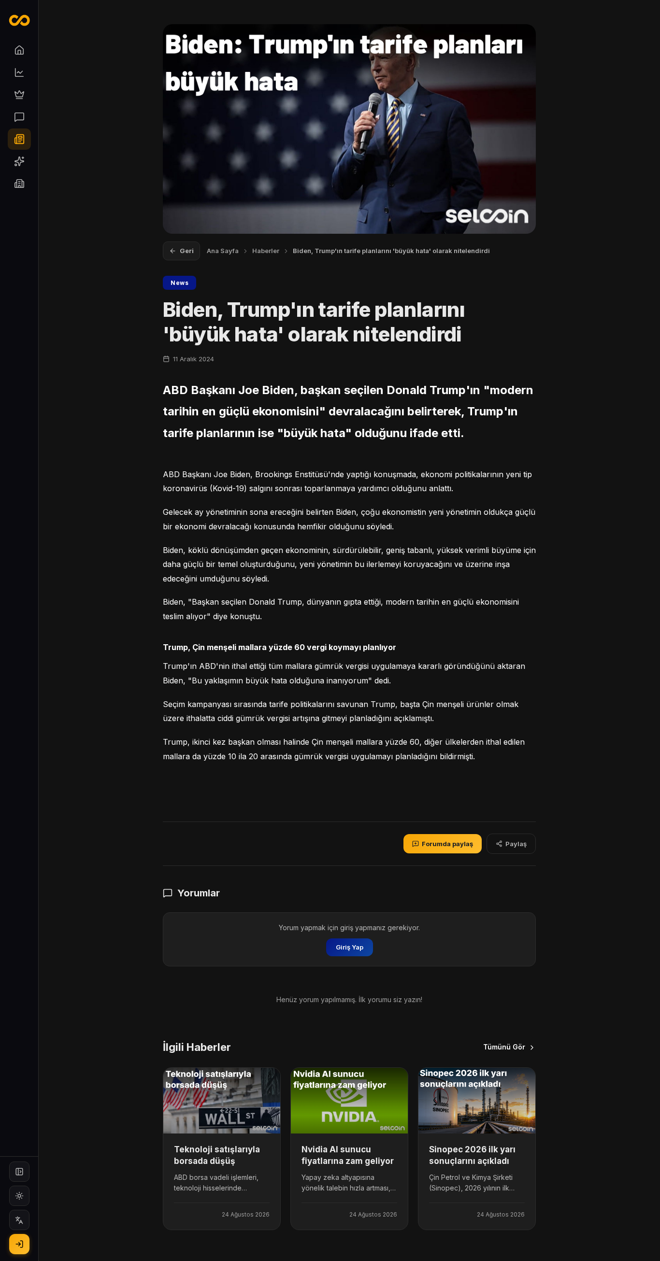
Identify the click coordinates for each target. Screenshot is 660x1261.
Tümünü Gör (504, 1047)
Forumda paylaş (447, 844)
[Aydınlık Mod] (19, 1196)
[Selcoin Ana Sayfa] (19, 20)
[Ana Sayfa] (19, 50)
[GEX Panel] (19, 94)
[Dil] (19, 1220)
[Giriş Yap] (19, 1244)
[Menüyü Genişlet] (19, 1172)
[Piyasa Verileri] (19, 72)
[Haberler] (19, 139)
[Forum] (19, 117)
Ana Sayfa (223, 251)
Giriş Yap (349, 947)
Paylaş (516, 844)
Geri (187, 251)
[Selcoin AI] (19, 161)
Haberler (265, 251)
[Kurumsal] (19, 183)
